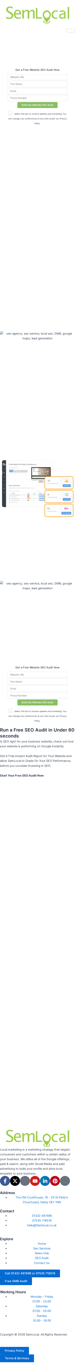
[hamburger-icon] (70, 30)
